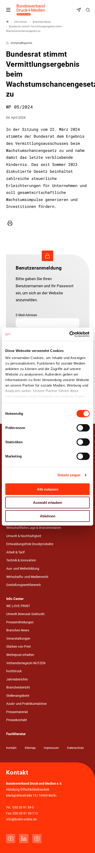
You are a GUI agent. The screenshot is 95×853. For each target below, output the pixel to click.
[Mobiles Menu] (8, 9)
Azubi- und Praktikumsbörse (26, 704)
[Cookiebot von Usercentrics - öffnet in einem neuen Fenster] (69, 334)
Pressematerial (17, 712)
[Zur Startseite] (30, 10)
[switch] (83, 427)
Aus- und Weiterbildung (22, 569)
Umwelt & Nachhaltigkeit (23, 536)
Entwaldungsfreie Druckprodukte (29, 544)
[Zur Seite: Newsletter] (79, 9)
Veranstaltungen (18, 639)
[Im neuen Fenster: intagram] (37, 838)
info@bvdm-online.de (21, 819)
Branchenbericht (18, 687)
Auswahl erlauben (47, 503)
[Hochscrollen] (85, 843)
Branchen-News (17, 630)
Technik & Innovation (21, 560)
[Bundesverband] (7, 22)
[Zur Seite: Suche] (88, 9)
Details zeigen (69, 475)
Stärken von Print (18, 647)
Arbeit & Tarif (15, 552)
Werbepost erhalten (20, 655)
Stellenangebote (17, 696)
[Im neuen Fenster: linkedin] (23, 838)
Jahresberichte (17, 679)
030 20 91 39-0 (23, 807)
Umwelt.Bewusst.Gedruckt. (25, 614)
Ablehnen (47, 516)
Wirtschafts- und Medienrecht (27, 577)
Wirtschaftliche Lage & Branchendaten (33, 528)
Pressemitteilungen (20, 622)
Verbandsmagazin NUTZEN (25, 663)
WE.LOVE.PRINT (18, 606)
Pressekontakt (16, 720)
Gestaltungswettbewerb (23, 585)
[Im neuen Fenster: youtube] (10, 838)
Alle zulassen (47, 489)
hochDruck (14, 671)
